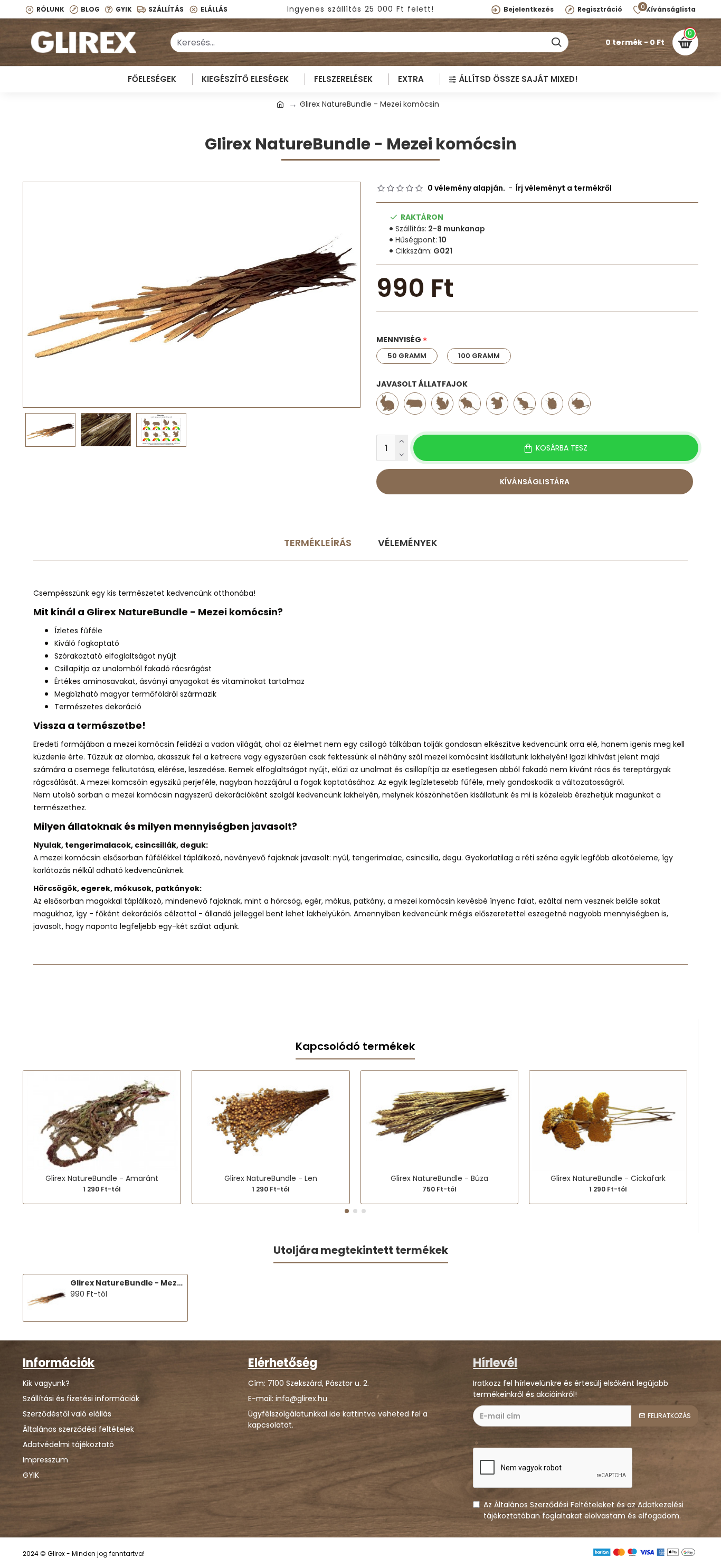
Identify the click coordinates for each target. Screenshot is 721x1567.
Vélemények (408, 542)
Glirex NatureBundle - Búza (439, 1178)
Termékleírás (318, 542)
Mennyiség (398, 339)
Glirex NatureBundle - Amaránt (101, 1178)
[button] (347, 1211)
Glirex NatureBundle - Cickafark (608, 1178)
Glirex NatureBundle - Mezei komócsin (126, 1283)
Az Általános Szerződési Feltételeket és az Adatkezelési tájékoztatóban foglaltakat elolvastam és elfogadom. (583, 1510)
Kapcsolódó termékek (355, 1047)
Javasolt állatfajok (422, 384)
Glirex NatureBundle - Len (270, 1178)
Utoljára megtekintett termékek (360, 1251)
